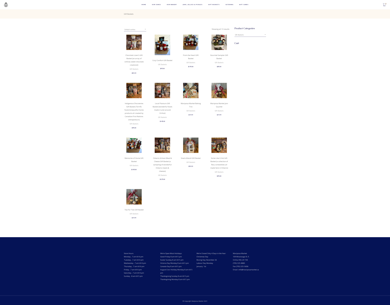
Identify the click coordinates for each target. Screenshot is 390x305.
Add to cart (134, 75)
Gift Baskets (134, 69)
